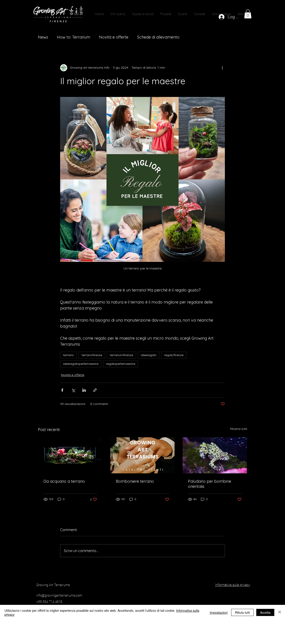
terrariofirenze (91, 355)
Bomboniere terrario (135, 481)
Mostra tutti (238, 429)
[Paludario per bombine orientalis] (215, 455)
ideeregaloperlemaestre (80, 364)
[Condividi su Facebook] (62, 390)
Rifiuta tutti (242, 612)
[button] (166, 14)
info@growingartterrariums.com (59, 595)
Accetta (265, 612)
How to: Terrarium (73, 37)
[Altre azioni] (222, 67)
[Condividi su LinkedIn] (84, 390)
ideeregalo (149, 355)
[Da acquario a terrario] (70, 455)
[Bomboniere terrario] (142, 455)
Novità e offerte (113, 37)
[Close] (279, 612)
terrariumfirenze (121, 355)
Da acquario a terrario (64, 481)
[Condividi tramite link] (95, 390)
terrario (68, 355)
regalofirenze (173, 355)
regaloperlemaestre (120, 364)
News (43, 37)
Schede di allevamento (158, 37)
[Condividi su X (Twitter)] (73, 390)
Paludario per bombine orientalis (209, 484)
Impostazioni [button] (219, 612)
